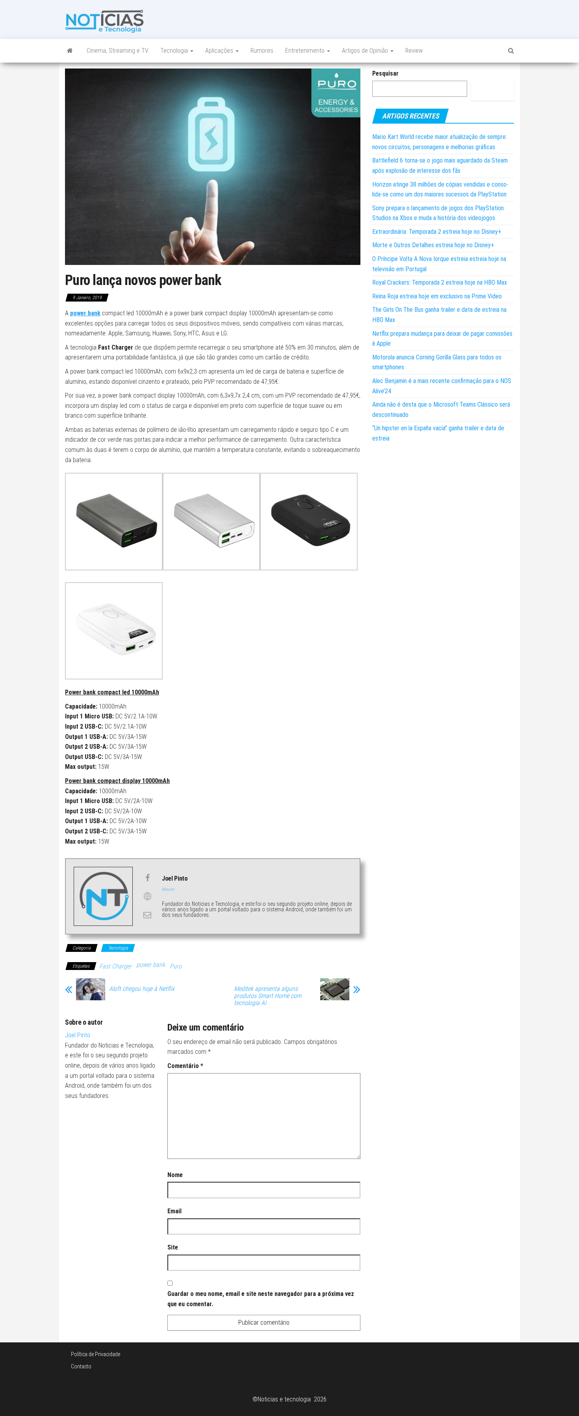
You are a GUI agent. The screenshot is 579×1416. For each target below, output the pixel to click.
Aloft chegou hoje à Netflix (141, 988)
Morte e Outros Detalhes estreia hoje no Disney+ (433, 245)
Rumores (262, 50)
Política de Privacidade (95, 1354)
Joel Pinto (77, 1035)
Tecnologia (174, 50)
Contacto (81, 1366)
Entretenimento (305, 50)
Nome (175, 1175)
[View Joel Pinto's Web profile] (147, 896)
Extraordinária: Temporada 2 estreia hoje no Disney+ (436, 231)
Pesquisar (385, 73)
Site (172, 1247)
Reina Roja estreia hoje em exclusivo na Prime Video (437, 296)
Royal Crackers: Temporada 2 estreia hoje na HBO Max (439, 282)
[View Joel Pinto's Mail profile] (147, 915)
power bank (150, 964)
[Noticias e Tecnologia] (70, 51)
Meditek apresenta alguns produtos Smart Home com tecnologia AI (267, 996)
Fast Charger (115, 966)
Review (414, 50)
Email (174, 1211)
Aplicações (220, 50)
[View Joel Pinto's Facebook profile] (147, 878)
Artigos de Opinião (366, 50)
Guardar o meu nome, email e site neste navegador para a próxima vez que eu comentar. (260, 1299)
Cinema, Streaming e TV (117, 50)
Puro (176, 966)
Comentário (185, 1066)
